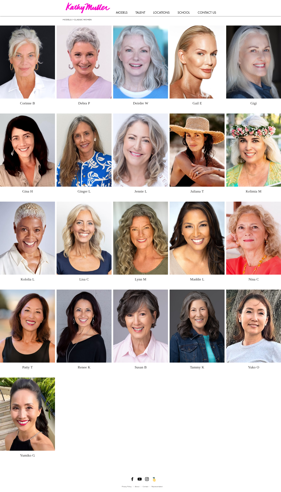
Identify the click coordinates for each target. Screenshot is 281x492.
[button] (122, 12)
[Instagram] (146, 479)
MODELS (67, 20)
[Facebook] (132, 479)
